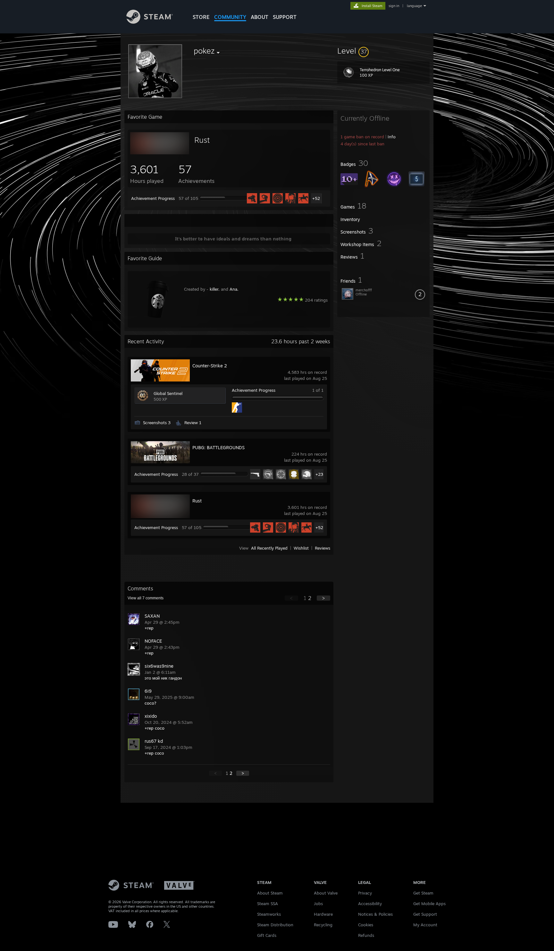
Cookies (365, 924)
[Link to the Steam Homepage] (149, 22)
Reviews (322, 548)
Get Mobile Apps (429, 903)
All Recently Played (269, 548)
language (414, 6)
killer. (215, 289)
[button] (383, 50)
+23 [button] (319, 474)
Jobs (318, 903)
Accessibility (370, 903)
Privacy (365, 892)
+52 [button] (316, 198)
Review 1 (192, 422)
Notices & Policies (375, 914)
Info (392, 136)
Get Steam (423, 892)
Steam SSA (267, 903)
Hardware (323, 914)
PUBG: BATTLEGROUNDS (218, 447)
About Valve (326, 892)
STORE (201, 17)
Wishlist (301, 548)
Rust (202, 140)
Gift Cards (266, 935)
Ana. (234, 289)
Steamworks (269, 914)
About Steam (270, 892)
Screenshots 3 (157, 422)
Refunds (366, 935)
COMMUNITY (230, 17)
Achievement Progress (153, 198)
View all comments (146, 598)
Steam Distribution (275, 924)
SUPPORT (285, 17)
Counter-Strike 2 (209, 365)
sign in (394, 6)
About (259, 17)
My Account (425, 924)
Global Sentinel (168, 393)
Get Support (425, 914)
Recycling (323, 924)
